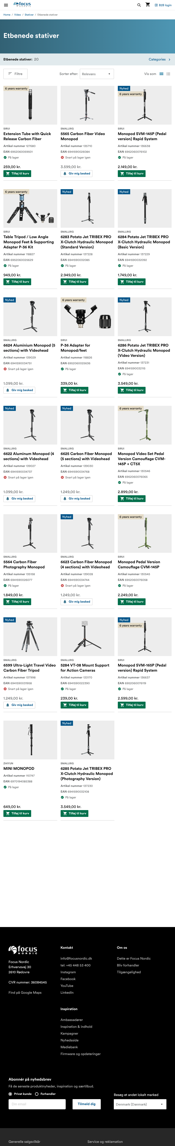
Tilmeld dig (87, 1104)
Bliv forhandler (128, 965)
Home (6, 14)
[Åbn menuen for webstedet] (8, 5)
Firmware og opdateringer (80, 1054)
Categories (157, 59)
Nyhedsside (69, 1040)
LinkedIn (66, 993)
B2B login (165, 5)
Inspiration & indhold (76, 1027)
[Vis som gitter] (161, 74)
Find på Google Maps (25, 993)
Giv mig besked (79, 173)
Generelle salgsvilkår (24, 1142)
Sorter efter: (69, 74)
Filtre (18, 74)
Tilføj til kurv (20, 173)
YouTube (66, 986)
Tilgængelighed (129, 972)
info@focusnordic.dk (76, 958)
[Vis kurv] (147, 5)
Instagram (68, 972)
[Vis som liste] (168, 74)
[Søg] (139, 5)
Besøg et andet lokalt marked (136, 1095)
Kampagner (69, 1033)
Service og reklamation (105, 1142)
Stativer (29, 14)
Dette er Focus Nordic (134, 958)
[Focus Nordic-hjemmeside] (22, 5)
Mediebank (69, 1047)
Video (17, 14)
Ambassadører (71, 1020)
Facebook (68, 979)
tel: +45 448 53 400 (75, 965)
